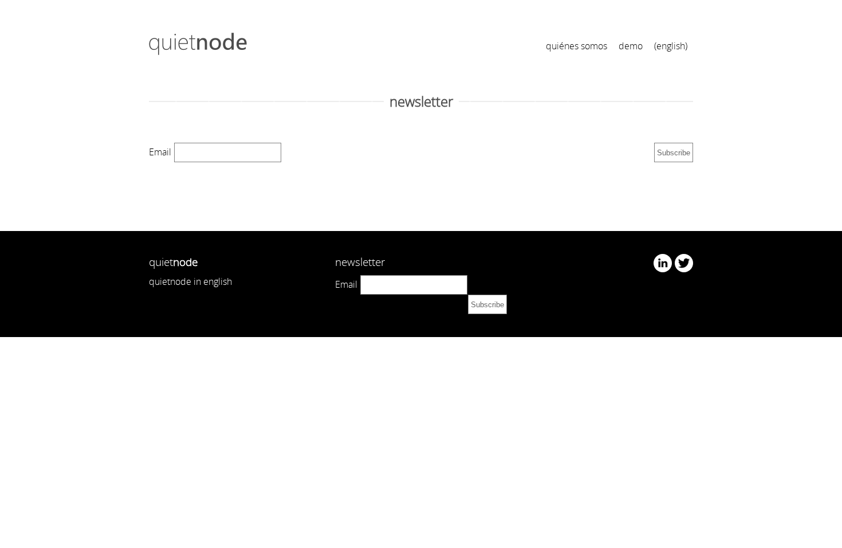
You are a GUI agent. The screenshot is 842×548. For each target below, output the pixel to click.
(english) (670, 46)
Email (160, 152)
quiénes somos (576, 46)
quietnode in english (190, 281)
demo (631, 46)
